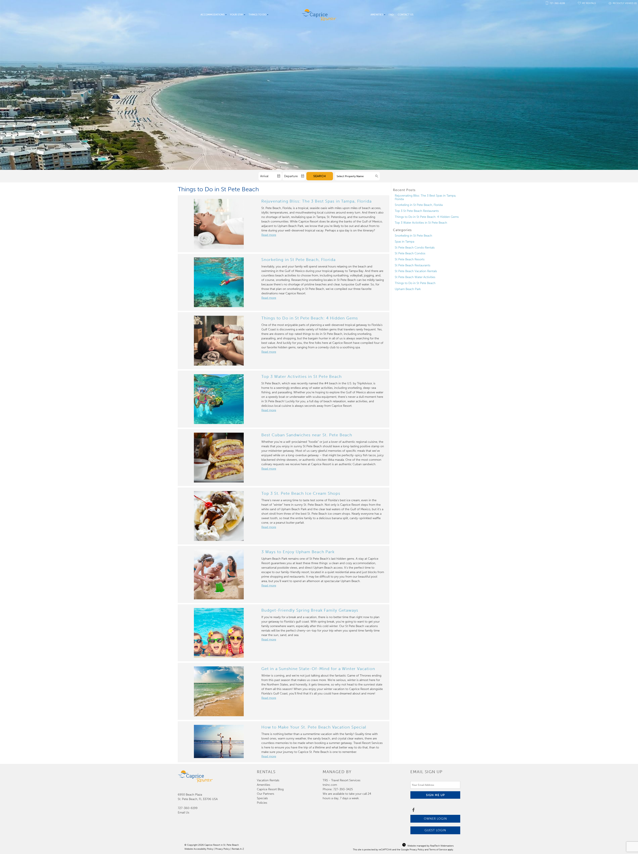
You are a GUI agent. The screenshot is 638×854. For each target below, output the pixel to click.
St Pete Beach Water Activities (415, 277)
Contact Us (405, 14)
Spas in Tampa (404, 241)
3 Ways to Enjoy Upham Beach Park (298, 551)
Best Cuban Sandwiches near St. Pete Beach (306, 434)
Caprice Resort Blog (270, 789)
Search (319, 176)
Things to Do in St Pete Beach (415, 283)
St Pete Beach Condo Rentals (415, 247)
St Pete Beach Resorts (410, 259)
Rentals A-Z (238, 849)
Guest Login (435, 830)
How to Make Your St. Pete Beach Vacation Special (313, 727)
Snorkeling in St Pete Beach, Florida (298, 259)
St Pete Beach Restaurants (412, 265)
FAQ (391, 14)
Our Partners (265, 794)
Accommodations (212, 14)
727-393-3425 (343, 789)
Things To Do (257, 14)
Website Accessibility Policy (198, 849)
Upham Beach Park (408, 289)
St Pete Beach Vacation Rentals (416, 271)
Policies (262, 803)
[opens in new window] (413, 810)
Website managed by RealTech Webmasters (430, 845)
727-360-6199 (188, 808)
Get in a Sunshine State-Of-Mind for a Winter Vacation (318, 668)
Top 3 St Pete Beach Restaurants (417, 211)
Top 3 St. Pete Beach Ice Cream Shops (300, 493)
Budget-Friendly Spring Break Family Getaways (309, 610)
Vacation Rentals (268, 780)
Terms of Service (438, 849)
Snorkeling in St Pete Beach (413, 235)
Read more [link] (268, 235)
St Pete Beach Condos (410, 253)
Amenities (377, 14)
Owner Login (435, 818)
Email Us (183, 812)
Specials (262, 798)
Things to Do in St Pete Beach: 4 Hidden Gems (309, 318)
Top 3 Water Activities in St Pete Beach (301, 376)
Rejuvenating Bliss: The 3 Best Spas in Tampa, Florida (316, 201)
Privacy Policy (222, 849)
